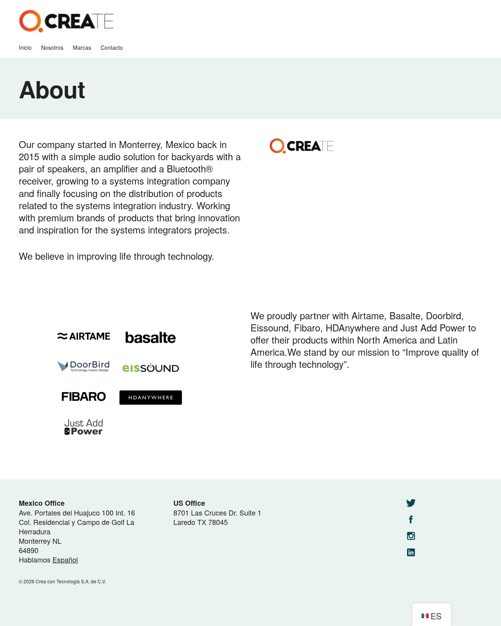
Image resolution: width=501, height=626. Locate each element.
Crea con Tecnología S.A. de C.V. (66, 21)
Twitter (411, 503)
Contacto (112, 47)
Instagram (411, 536)
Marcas (82, 47)
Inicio (25, 47)
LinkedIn (411, 552)
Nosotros (52, 47)
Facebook (411, 519)
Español (65, 559)
